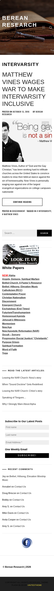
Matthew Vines (11, 214)
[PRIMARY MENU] (43, 27)
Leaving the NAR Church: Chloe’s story (22, 391)
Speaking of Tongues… (14, 397)
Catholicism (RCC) (12, 290)
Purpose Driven (10, 342)
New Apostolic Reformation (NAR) (20, 331)
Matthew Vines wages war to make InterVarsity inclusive (24, 89)
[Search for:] (19, 233)
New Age (7, 327)
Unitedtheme (35, 585)
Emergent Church (12, 305)
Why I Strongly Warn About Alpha (19, 404)
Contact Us (20, 486)
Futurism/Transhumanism (16, 312)
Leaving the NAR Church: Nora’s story (21, 377)
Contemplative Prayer (14, 294)
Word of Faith (9, 349)
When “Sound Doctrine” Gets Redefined (22, 384)
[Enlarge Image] (45, 125)
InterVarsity (44, 210)
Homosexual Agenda (13, 316)
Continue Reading (22, 201)
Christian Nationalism (14, 297)
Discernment (18, 210)
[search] (50, 27)
